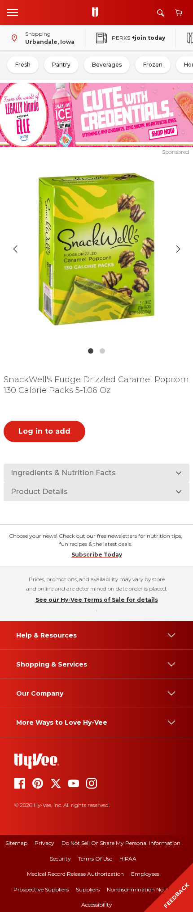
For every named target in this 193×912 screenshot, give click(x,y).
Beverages (107, 64)
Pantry (61, 64)
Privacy (44, 843)
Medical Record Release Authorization (75, 873)
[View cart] (178, 12)
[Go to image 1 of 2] (90, 351)
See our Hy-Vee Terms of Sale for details (96, 599)
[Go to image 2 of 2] (102, 351)
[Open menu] (12, 12)
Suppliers (88, 889)
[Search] (161, 13)
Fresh (23, 64)
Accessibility (96, 904)
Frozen (152, 64)
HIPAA (127, 858)
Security (60, 858)
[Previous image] (15, 249)
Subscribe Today (96, 554)
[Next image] (178, 249)
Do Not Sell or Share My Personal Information (120, 843)
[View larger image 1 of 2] (97, 249)
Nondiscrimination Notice (139, 889)
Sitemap (16, 843)
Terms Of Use (95, 858)
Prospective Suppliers (41, 889)
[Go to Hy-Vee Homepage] (97, 12)
